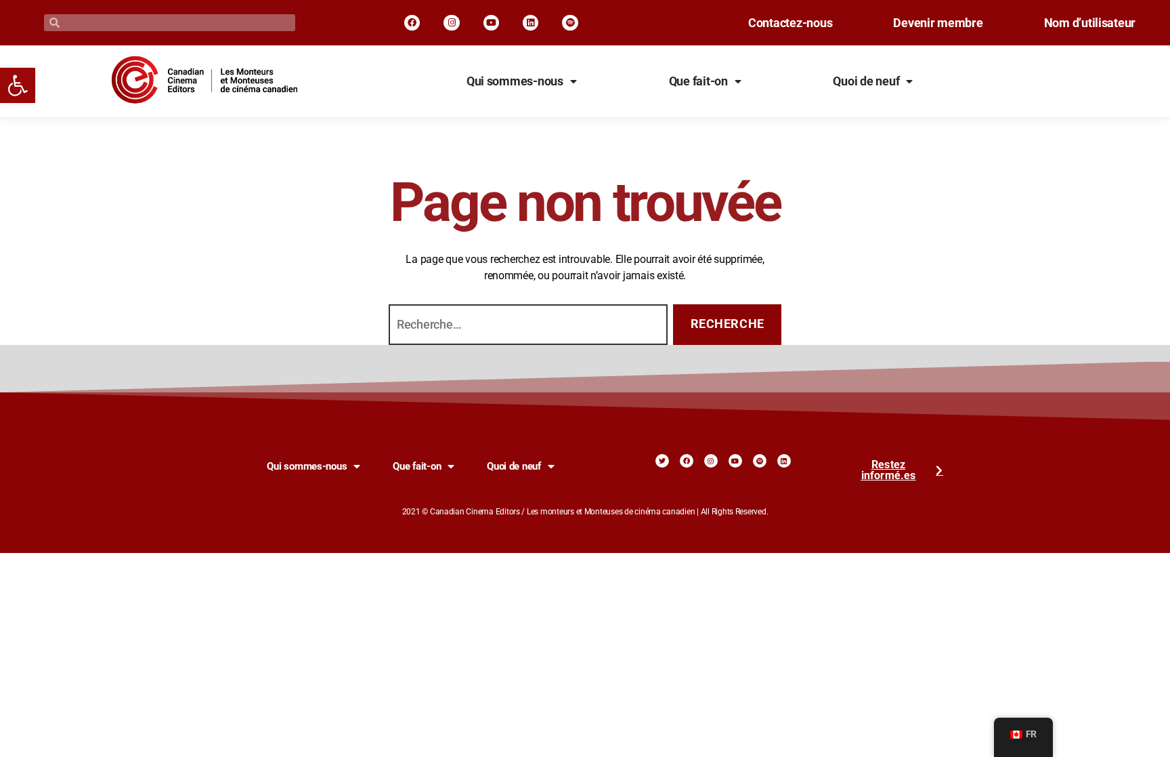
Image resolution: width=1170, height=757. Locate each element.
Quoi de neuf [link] (866, 81)
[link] (17, 85)
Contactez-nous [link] (790, 23)
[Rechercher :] (525, 327)
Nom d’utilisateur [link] (1090, 23)
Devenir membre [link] (937, 23)
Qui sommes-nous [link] (515, 81)
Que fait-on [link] (698, 81)
